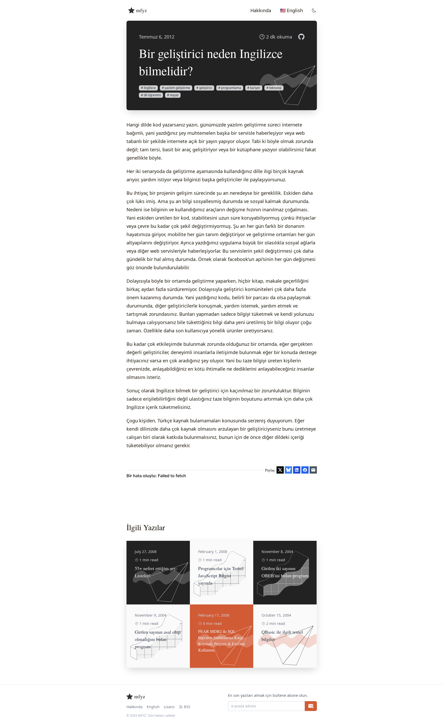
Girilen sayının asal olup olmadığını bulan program (158, 639)
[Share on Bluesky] (288, 470)
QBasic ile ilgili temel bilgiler (282, 635)
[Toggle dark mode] (314, 10)
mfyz (141, 10)
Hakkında (134, 706)
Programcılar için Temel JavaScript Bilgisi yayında (220, 575)
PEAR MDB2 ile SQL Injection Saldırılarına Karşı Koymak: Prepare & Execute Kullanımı (221, 640)
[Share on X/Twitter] (280, 470)
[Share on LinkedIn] (296, 470)
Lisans (169, 706)
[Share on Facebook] (305, 470)
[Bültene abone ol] (311, 706)
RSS (187, 706)
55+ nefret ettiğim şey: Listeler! (156, 572)
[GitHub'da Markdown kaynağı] (301, 37)
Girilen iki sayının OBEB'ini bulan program (285, 572)
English (153, 706)
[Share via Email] (313, 470)
